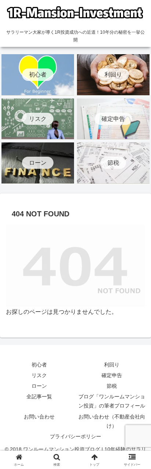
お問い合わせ (39, 417)
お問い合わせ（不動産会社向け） (111, 421)
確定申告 (112, 375)
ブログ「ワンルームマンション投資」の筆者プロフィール (111, 401)
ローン (39, 386)
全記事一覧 (39, 396)
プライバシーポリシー (75, 436)
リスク (39, 375)
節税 (112, 386)
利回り (111, 365)
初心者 (39, 365)
